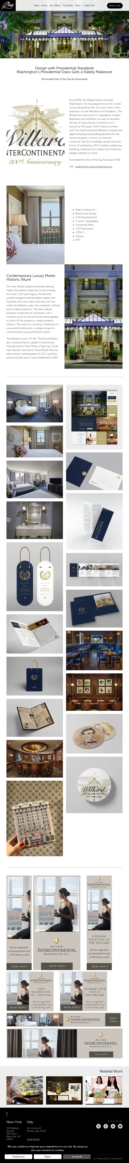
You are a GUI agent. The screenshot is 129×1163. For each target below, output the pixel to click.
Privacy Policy (103, 1159)
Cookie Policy (117, 1159)
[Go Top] (8, 1114)
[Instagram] (98, 1126)
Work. (37, 5)
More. (78, 5)
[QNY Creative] (8, 5)
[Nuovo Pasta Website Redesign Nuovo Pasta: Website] (24, 1090)
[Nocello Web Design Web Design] (64, 1090)
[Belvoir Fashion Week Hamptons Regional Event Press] (104, 1090)
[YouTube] (120, 1126)
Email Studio (33, 1139)
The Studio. (68, 5)
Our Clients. (55, 5)
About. (45, 5)
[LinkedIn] (113, 1126)
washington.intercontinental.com (93, 166)
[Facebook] (105, 1126)
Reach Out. (89, 5)
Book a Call (114, 6)
